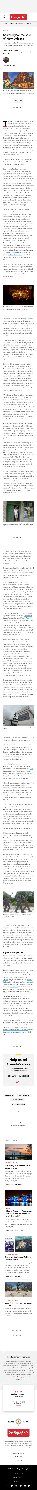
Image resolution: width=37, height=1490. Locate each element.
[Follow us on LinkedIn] (29, 1486)
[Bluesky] (20, 100)
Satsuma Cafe (27, 445)
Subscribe (24, 1076)
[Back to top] (18, 1111)
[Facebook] (16, 100)
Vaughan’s (29, 1013)
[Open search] (4, 17)
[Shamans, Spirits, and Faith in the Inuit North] (18, 1257)
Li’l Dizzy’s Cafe (26, 1020)
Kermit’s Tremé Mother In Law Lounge (15, 1030)
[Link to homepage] (18, 17)
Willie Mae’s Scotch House (11, 1022)
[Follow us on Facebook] (8, 1486)
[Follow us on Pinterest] (21, 1486)
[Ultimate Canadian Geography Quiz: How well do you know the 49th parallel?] (18, 1212)
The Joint (16, 996)
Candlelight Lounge (9, 1032)
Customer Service (18, 1453)
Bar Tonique (14, 987)
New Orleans (24, 1095)
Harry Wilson (10, 65)
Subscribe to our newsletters (18, 1402)
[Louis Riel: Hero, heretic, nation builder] (18, 1302)
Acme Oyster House (18, 972)
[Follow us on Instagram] (16, 1486)
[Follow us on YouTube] (25, 1486)
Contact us (18, 1481)
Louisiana (9, 1095)
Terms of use (18, 1473)
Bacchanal (19, 1003)
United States (17, 1100)
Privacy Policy (18, 1477)
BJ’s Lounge (9, 1015)
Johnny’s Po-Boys (24, 984)
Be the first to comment (18, 1125)
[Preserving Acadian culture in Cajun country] (18, 1166)
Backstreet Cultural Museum (12, 823)
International (18, 1104)
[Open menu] (32, 17)
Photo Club (18, 1457)
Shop (18, 1081)
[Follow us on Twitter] (12, 1486)
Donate (12, 1076)
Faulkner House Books (15, 255)
